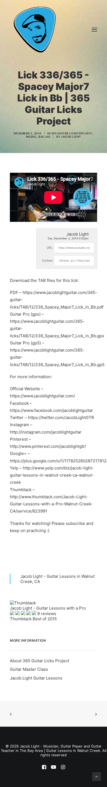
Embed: (47, 260)
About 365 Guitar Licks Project (39, 660)
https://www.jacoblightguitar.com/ (42, 395)
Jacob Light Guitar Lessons (36, 678)
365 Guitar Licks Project (71, 133)
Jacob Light (71, 136)
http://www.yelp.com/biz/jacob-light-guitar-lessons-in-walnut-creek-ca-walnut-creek (52, 475)
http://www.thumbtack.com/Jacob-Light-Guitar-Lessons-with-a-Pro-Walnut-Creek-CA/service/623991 (51, 504)
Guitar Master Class (29, 669)
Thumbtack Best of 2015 (33, 618)
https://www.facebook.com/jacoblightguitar (51, 410)
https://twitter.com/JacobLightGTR (61, 417)
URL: (50, 248)
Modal (31, 136)
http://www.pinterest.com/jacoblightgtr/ (48, 446)
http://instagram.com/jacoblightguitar (45, 432)
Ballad (44, 136)
